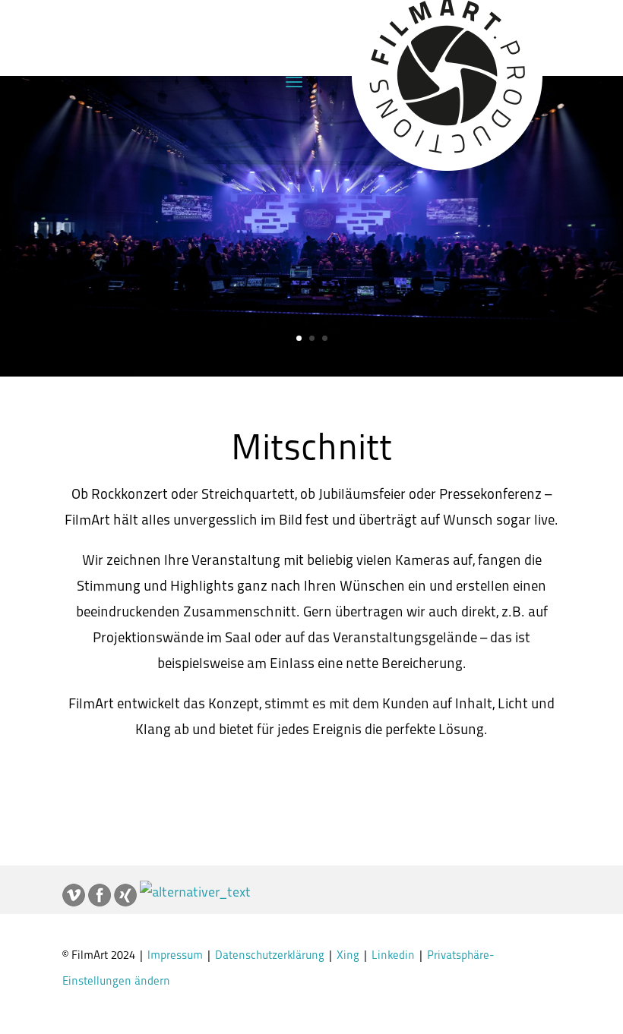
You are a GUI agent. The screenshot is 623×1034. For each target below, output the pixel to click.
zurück (321, 785)
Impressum (175, 956)
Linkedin (395, 956)
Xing (349, 956)
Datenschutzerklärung (271, 956)
